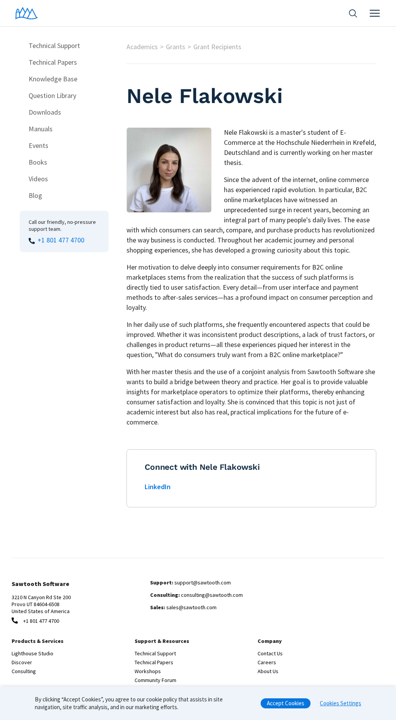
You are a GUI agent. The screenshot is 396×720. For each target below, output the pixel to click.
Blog (35, 195)
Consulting (24, 671)
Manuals (41, 128)
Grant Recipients (217, 46)
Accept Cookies (285, 703)
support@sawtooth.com (202, 582)
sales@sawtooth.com (191, 607)
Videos (38, 178)
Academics (142, 46)
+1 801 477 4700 (61, 239)
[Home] (26, 13)
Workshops (148, 671)
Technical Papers (53, 62)
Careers (267, 662)
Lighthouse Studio (32, 653)
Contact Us (270, 653)
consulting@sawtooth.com (212, 594)
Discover (22, 662)
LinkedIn (158, 486)
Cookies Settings (340, 703)
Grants (175, 46)
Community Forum (155, 680)
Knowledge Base (53, 78)
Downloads (45, 112)
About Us (268, 671)
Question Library (52, 95)
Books (38, 162)
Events (38, 145)
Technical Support (54, 45)
